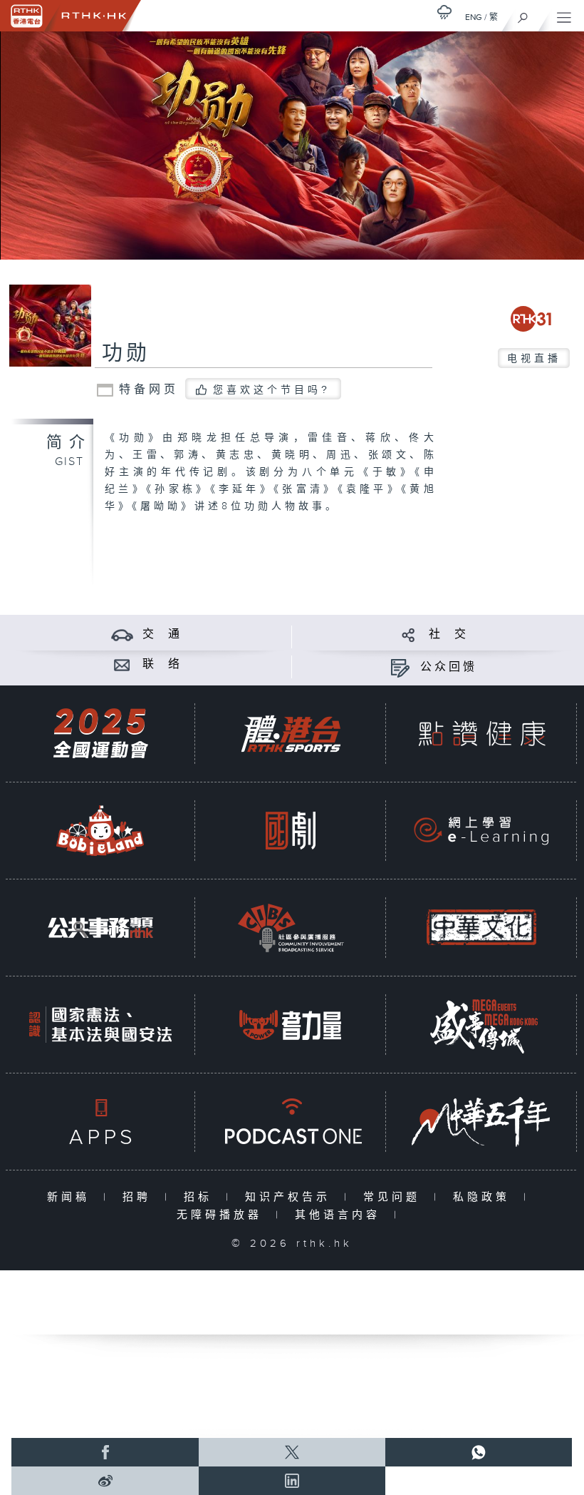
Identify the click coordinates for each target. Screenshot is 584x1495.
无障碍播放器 (222, 1215)
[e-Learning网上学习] (481, 830)
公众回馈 (448, 667)
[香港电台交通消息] (122, 634)
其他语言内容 (341, 1215)
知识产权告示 (291, 1197)
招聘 (139, 1197)
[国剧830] (290, 830)
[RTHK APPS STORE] (100, 1121)
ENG (473, 17)
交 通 (162, 634)
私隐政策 (484, 1197)
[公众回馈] (399, 667)
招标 (201, 1197)
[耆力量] (290, 1024)
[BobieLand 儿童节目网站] (100, 830)
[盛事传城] (481, 1024)
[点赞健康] (481, 733)
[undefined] (444, 12)
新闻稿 (71, 1197)
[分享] (408, 634)
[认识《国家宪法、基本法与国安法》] (100, 1024)
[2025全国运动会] (100, 733)
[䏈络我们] (122, 664)
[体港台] (290, 733)
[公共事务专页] (100, 927)
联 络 (162, 664)
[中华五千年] (481, 1121)
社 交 (449, 634)
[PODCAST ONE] (290, 1121)
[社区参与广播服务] (290, 927)
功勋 (126, 354)
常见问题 (395, 1197)
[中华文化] (481, 927)
